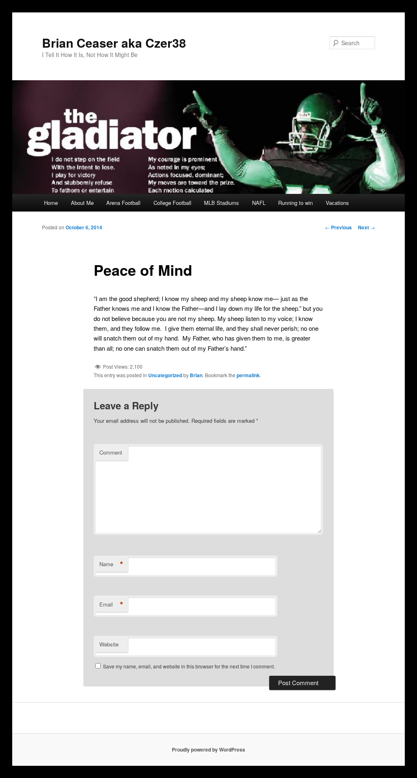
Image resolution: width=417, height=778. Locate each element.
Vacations (337, 203)
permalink (248, 375)
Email (111, 604)
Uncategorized (165, 375)
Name (111, 564)
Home (51, 203)
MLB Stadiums (221, 203)
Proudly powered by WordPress (208, 749)
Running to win (295, 203)
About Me (82, 203)
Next (366, 227)
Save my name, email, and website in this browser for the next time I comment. (189, 666)
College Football (172, 203)
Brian (196, 375)
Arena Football (123, 203)
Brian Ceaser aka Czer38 (114, 42)
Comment (110, 452)
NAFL (259, 203)
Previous (338, 227)
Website (109, 644)
